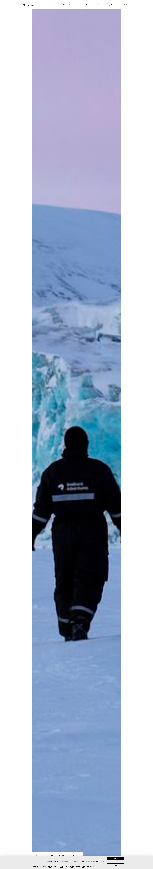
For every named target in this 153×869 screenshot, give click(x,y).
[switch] (61, 867)
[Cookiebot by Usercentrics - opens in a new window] (35, 867)
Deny (116, 865)
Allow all (116, 858)
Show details (89, 866)
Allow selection (116, 862)
